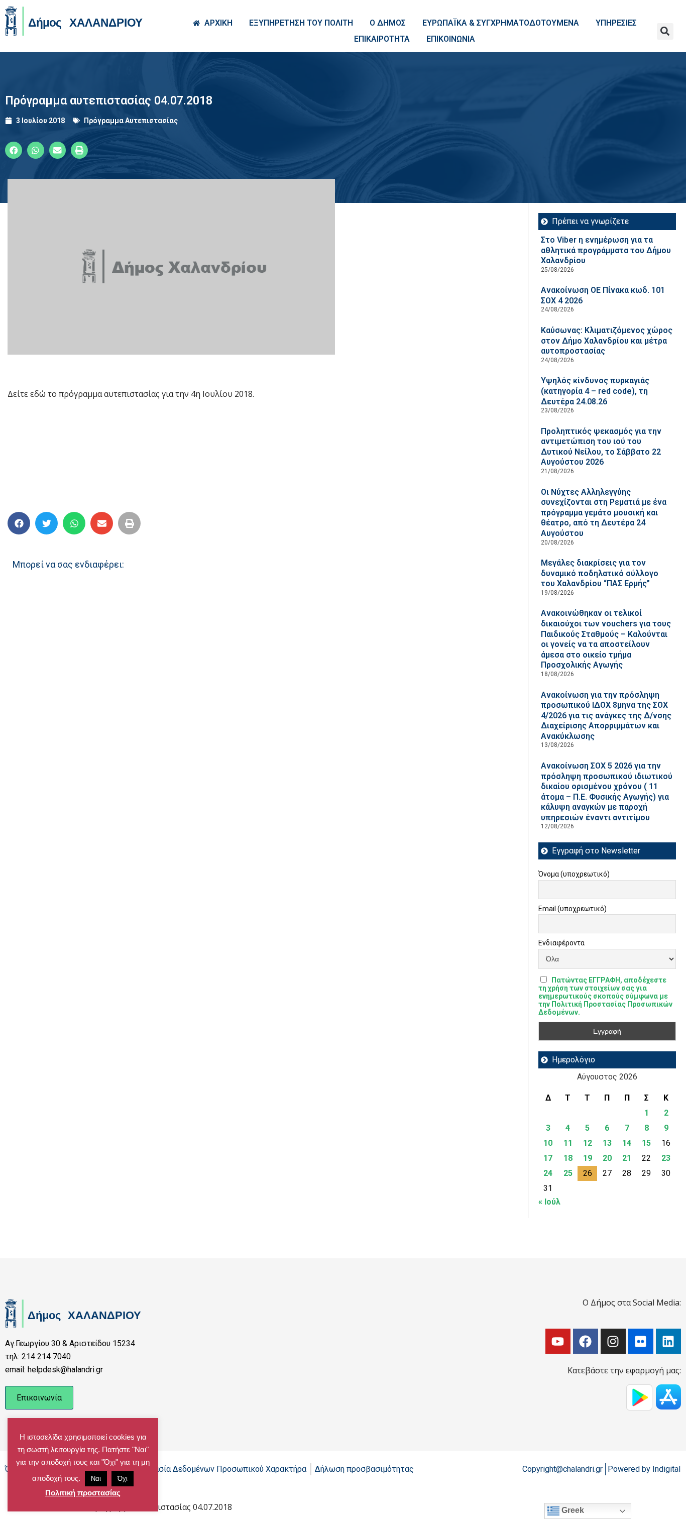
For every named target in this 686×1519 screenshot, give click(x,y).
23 (665, 1158)
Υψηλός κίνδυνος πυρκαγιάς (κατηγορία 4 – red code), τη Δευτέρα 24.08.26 (595, 391)
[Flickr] (640, 1341)
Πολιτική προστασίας (83, 1492)
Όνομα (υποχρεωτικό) (574, 874)
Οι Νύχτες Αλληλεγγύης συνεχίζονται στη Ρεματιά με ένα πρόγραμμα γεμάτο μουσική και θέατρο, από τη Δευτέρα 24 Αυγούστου (603, 512)
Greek (571, 1510)
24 (547, 1173)
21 (626, 1158)
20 (607, 1158)
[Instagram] (613, 1341)
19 (587, 1158)
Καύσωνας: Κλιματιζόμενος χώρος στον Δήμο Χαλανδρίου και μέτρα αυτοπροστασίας (606, 340)
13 (607, 1143)
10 (547, 1143)
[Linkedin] (668, 1341)
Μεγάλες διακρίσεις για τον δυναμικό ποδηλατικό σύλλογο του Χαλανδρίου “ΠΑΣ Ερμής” (599, 573)
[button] (665, 31)
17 (547, 1158)
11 (568, 1143)
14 (626, 1143)
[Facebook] (585, 1341)
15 (646, 1143)
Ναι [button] (96, 1478)
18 (568, 1158)
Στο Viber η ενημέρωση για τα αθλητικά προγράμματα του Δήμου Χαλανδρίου (606, 250)
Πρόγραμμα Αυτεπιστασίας (131, 121)
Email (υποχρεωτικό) (572, 909)
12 (587, 1143)
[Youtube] (557, 1341)
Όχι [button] (123, 1478)
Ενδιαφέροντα (561, 943)
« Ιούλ (549, 1202)
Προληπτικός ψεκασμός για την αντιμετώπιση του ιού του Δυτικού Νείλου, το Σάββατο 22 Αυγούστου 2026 (601, 446)
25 (568, 1173)
